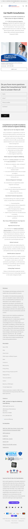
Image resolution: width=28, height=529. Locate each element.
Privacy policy (7, 520)
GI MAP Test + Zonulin (8, 438)
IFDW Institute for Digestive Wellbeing (12, 518)
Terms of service (14, 520)
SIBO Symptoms (6, 433)
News (4, 359)
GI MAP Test (5, 436)
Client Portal (5, 353)
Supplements (6, 447)
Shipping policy (21, 520)
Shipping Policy (6, 374)
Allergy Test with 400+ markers (10, 444)
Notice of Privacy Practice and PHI (10, 371)
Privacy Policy (6, 368)
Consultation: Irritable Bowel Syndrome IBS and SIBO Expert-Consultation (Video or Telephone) (12, 63)
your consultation (12, 161)
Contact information (14, 522)
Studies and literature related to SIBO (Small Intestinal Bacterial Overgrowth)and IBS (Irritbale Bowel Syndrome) (13, 391)
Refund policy (6, 365)
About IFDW (5, 347)
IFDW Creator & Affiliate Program (10, 356)
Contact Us (5, 362)
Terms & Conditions (7, 377)
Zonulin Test (5, 441)
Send (5, 115)
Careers (4, 380)
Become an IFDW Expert (8, 384)
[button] (1, 6)
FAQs (4, 350)
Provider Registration (7, 387)
